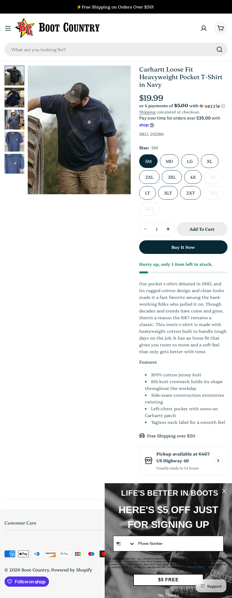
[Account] (203, 28)
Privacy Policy (196, 567)
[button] (183, 106)
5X (216, 179)
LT (147, 193)
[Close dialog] (224, 491)
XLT (168, 193)
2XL (149, 177)
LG (190, 161)
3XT (216, 195)
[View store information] (218, 460)
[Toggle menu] (8, 28)
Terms (212, 567)
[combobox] (116, 49)
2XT (190, 193)
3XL (172, 177)
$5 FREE (168, 579)
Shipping (147, 111)
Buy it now (183, 247)
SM (148, 161)
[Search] (219, 49)
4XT (152, 210)
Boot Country (35, 570)
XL (209, 161)
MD (169, 161)
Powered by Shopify (71, 570)
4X (193, 177)
